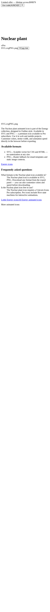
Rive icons (11, 527)
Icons (9, 16)
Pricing (10, 19)
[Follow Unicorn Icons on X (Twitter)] (25, 607)
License (10, 476)
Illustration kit (13, 551)
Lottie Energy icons (9, 200)
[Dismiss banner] (22, 5)
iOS (8, 493)
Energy (15, 52)
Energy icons (7, 164)
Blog (9, 479)
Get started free (8, 27)
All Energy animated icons (30, 200)
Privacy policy (13, 542)
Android (10, 496)
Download (8, 103)
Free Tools (11, 14)
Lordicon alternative (15, 522)
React (9, 491)
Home (4, 52)
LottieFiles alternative (16, 520)
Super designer (13, 554)
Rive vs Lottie (13, 510)
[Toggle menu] (3, 30)
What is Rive (12, 505)
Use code (10, 5)
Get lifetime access (11, 123)
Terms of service (14, 539)
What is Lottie (13, 508)
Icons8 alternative (14, 525)
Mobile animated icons (17, 530)
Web (9, 488)
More (10, 22)
